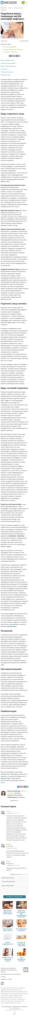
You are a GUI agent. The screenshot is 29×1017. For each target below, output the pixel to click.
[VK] (2, 983)
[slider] (9, 846)
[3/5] (4, 41)
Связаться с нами (6, 979)
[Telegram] (14, 56)
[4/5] (6, 41)
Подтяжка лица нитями (8, 63)
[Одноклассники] (12, 56)
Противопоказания (7, 72)
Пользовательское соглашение (10, 974)
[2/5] (3, 41)
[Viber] (17, 56)
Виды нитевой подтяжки (8, 66)
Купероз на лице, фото (11, 52)
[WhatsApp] (19, 56)
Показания (4, 69)
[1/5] (1, 41)
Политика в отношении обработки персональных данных (9, 970)
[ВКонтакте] (10, 56)
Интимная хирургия (10, 47)
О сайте (3, 976)
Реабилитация (5, 75)
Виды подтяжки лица (7, 60)
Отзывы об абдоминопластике (13, 49)
